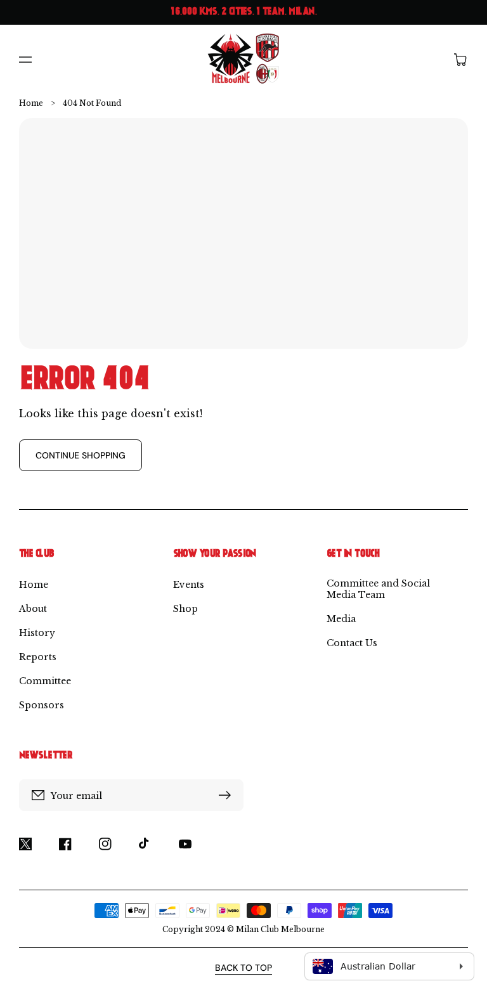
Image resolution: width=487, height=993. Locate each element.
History (37, 633)
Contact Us (352, 643)
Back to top (243, 967)
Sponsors (41, 705)
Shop (185, 608)
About (33, 608)
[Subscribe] (228, 795)
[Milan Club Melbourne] (244, 59)
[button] (25, 60)
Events (188, 584)
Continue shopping (81, 455)
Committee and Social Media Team (378, 589)
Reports (37, 657)
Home (31, 103)
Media (341, 619)
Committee (45, 681)
